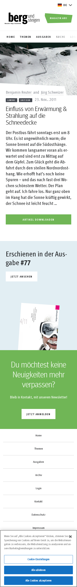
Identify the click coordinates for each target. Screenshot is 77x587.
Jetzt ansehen (21, 276)
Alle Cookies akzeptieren (38, 580)
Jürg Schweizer (52, 92)
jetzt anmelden (38, 414)
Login (38, 488)
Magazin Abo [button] (58, 18)
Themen (38, 448)
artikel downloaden (38, 219)
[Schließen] (70, 536)
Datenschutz (38, 514)
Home (39, 435)
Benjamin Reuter (19, 92)
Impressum (39, 528)
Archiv (38, 475)
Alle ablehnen (38, 570)
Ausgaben (38, 462)
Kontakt (38, 501)
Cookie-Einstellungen (39, 559)
